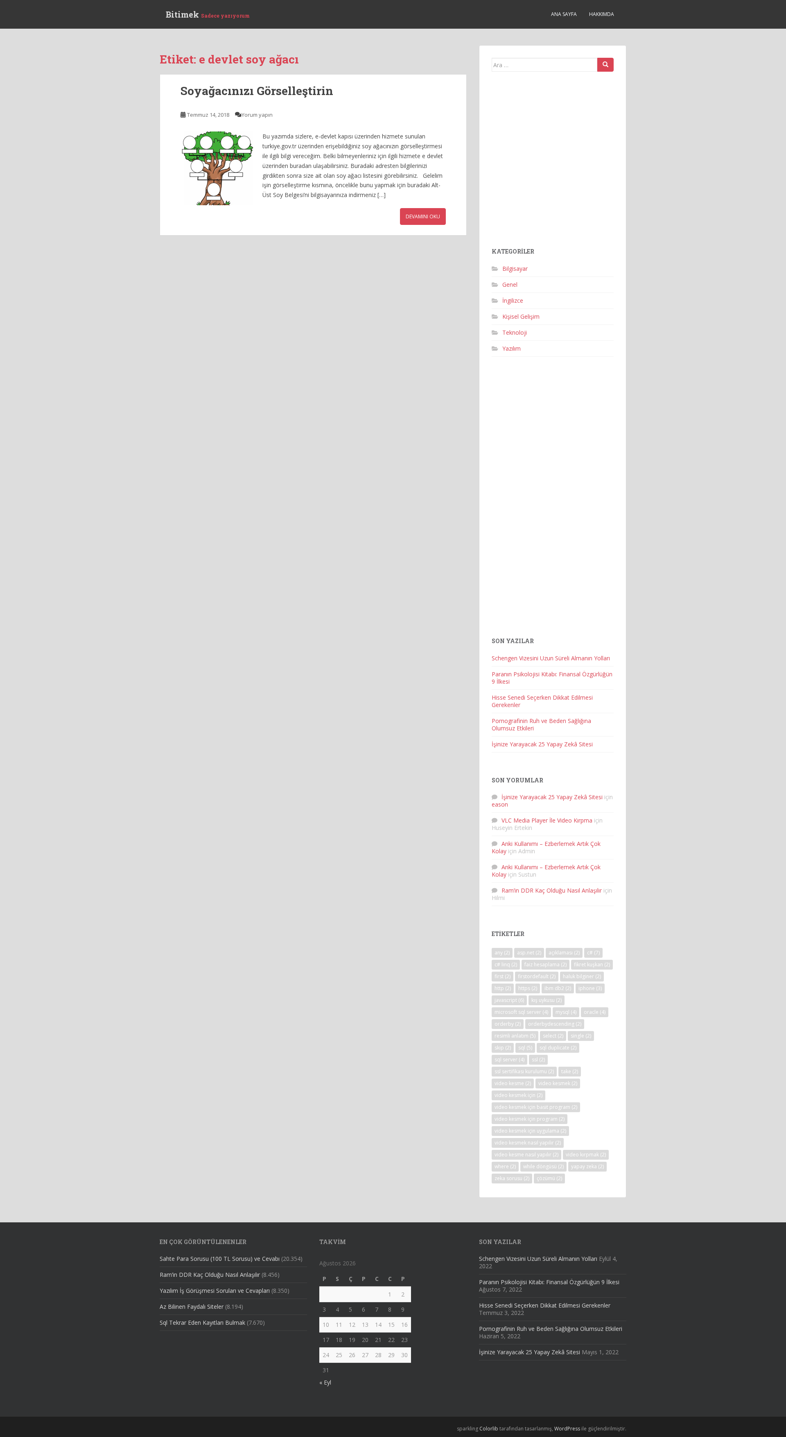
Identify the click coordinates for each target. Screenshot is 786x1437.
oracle (594, 1012)
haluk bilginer (582, 976)
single (581, 1035)
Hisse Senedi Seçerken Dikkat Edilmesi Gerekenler (542, 701)
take (569, 1071)
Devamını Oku (423, 216)
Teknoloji (514, 332)
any (502, 952)
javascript (509, 1000)
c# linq (506, 964)
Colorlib (488, 1428)
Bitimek (208, 14)
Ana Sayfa (564, 14)
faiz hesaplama (545, 964)
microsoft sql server (521, 1012)
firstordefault (537, 976)
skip (503, 1047)
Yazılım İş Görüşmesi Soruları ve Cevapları (215, 1290)
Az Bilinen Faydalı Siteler (192, 1306)
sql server (509, 1059)
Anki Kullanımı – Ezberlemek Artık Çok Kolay (546, 847)
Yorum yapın (257, 114)
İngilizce (512, 300)
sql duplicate (558, 1047)
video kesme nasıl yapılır (526, 1154)
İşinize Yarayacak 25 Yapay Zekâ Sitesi (542, 744)
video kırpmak (586, 1154)
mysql (566, 1012)
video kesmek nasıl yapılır (528, 1142)
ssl (538, 1059)
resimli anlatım (515, 1035)
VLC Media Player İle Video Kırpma (546, 820)
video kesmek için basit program (536, 1107)
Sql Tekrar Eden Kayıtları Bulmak (202, 1322)
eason (500, 804)
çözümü (549, 1178)
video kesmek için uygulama (530, 1130)
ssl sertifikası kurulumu (524, 1071)
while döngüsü (543, 1166)
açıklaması (564, 952)
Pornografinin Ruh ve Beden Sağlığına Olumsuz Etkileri (541, 724)
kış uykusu (546, 1000)
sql (525, 1047)
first (502, 976)
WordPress (567, 1428)
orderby (508, 1023)
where (505, 1166)
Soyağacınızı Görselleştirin (257, 90)
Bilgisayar (515, 268)
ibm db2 (557, 988)
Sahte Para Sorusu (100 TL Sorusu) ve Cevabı (220, 1258)
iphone (590, 988)
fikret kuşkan (592, 964)
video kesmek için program (530, 1118)
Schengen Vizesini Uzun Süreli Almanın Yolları (551, 658)
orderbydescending (554, 1023)
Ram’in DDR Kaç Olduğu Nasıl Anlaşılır (551, 890)
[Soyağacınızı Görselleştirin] (217, 168)
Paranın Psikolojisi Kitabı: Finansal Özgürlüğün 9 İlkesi (552, 677)
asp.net (529, 952)
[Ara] (605, 65)
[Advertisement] (553, 163)
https (527, 988)
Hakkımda (601, 14)
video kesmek (557, 1083)
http (503, 988)
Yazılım (511, 348)
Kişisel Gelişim (521, 316)
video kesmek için (518, 1095)
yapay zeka (587, 1166)
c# (593, 952)
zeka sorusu (512, 1178)
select (553, 1035)
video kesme (513, 1083)
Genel (509, 284)
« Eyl (325, 1382)
